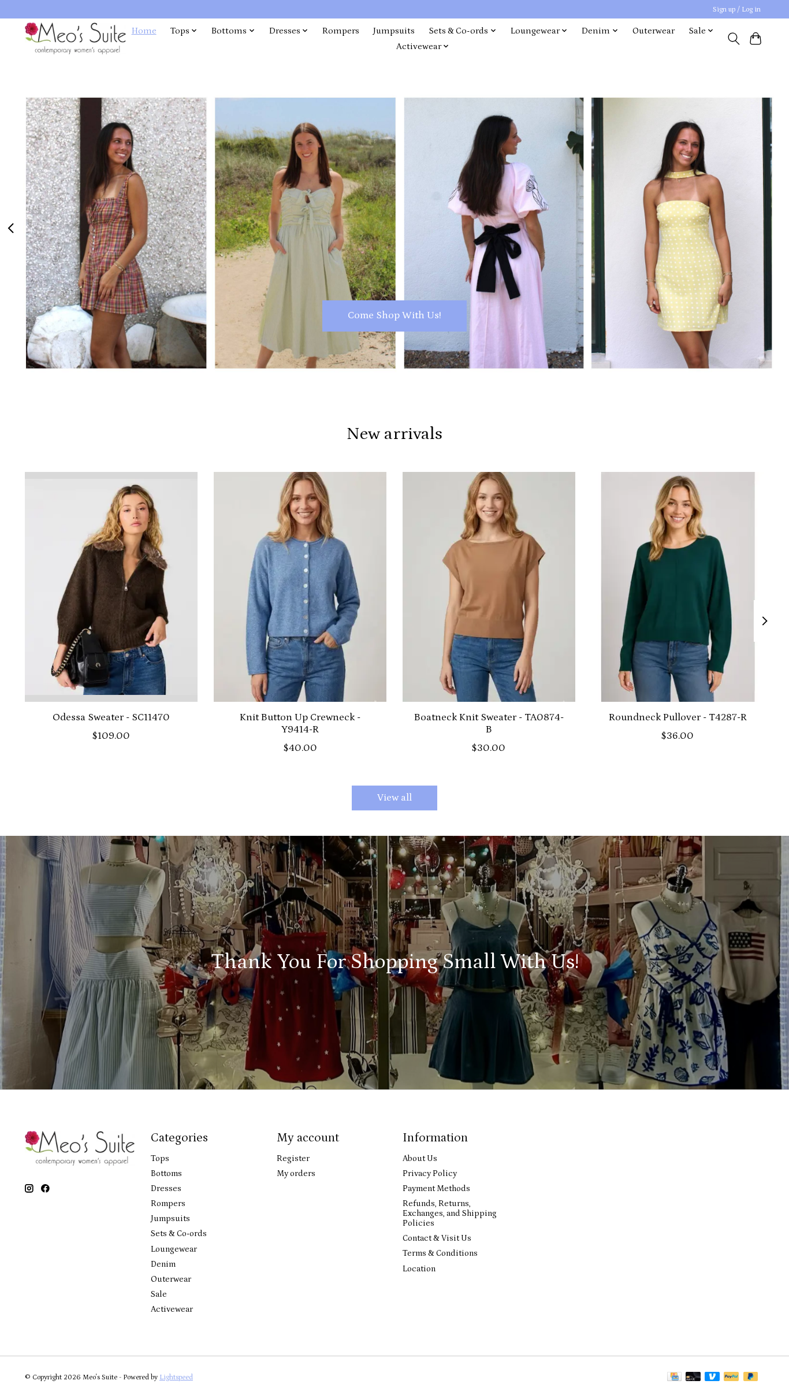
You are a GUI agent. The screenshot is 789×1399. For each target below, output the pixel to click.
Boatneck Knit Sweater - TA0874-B (489, 723)
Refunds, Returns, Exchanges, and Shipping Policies (450, 1213)
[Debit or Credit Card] (693, 1377)
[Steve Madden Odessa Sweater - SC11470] (111, 587)
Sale (159, 1294)
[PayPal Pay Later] (750, 1377)
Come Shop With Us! (394, 315)
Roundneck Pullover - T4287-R (678, 717)
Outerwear (653, 31)
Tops (160, 1158)
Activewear (172, 1309)
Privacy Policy (430, 1173)
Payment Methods (436, 1188)
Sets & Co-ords (179, 1233)
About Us (420, 1158)
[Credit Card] (674, 1377)
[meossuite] (75, 38)
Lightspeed (176, 1377)
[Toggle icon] (733, 38)
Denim (163, 1264)
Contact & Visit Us (437, 1238)
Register (293, 1158)
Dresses (166, 1188)
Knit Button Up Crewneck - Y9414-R (300, 723)
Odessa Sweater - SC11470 (111, 717)
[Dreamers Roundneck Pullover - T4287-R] (677, 587)
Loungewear (174, 1249)
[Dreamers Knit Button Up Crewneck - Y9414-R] (300, 587)
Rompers (340, 31)
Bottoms (166, 1173)
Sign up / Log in (737, 9)
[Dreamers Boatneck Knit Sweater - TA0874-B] (489, 587)
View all (394, 797)
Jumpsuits (394, 31)
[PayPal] (731, 1377)
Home (144, 31)
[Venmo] (712, 1377)
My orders (296, 1173)
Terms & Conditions (440, 1253)
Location (419, 1269)
